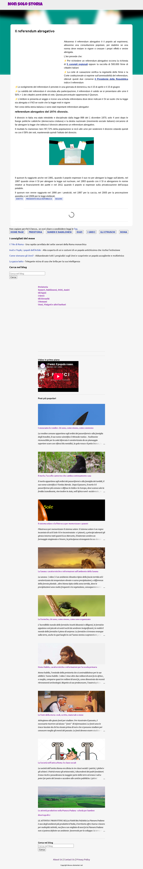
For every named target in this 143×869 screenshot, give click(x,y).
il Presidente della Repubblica (111, 79)
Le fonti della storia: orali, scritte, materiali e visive (60, 714)
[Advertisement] (38, 59)
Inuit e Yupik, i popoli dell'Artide (25, 250)
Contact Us (69, 859)
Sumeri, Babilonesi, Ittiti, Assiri (54, 290)
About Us (57, 859)
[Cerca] (139, 11)
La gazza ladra (16, 261)
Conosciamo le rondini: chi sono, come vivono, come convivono (65, 428)
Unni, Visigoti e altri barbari (52, 304)
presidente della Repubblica (39, 199)
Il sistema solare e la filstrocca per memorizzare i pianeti (63, 523)
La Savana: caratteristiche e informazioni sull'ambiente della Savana (68, 571)
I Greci (41, 296)
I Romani (42, 301)
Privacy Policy (83, 859)
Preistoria (43, 287)
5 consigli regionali (77, 64)
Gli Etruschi (43, 298)
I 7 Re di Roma (16, 244)
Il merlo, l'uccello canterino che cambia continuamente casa (64, 475)
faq (75, 228)
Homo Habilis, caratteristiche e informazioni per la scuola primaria (67, 667)
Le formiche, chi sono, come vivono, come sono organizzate (64, 619)
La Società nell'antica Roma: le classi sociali (57, 762)
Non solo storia (25, 4)
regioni (58, 199)
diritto (19, 199)
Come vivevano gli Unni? (21, 255)
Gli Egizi (42, 293)
